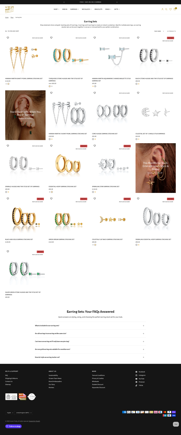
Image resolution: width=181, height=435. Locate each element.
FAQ (6, 375)
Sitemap (8, 384)
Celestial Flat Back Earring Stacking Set (107, 239)
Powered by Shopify (34, 421)
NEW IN (64, 9)
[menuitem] (56, 9)
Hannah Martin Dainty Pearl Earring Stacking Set (24, 78)
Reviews (51, 387)
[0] (174, 9)
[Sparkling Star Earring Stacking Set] (112, 163)
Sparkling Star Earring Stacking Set (105, 186)
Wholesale (95, 381)
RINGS (107, 9)
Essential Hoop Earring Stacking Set (62, 186)
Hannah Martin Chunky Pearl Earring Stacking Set (68, 134)
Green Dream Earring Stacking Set (61, 239)
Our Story (52, 384)
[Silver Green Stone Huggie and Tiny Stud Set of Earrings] (25, 269)
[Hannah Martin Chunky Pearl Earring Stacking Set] (69, 110)
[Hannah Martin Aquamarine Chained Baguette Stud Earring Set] (112, 55)
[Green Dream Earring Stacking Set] (69, 216)
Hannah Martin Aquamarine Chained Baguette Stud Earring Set (111, 79)
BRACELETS (98, 9)
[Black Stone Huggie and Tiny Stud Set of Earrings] (156, 55)
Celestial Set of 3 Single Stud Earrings (150, 134)
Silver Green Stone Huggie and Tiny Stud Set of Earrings (23, 293)
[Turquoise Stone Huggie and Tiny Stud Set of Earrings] (69, 55)
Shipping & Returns (11, 378)
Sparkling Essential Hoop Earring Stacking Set (153, 239)
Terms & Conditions (98, 375)
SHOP (56, 9)
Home (6, 17)
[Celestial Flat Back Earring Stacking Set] (112, 216)
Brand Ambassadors (55, 381)
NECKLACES (86, 9)
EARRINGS (73, 9)
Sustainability (53, 375)
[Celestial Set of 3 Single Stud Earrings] (156, 110)
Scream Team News (55, 378)
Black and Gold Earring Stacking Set (19, 239)
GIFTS (116, 9)
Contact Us (8, 381)
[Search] (166, 9)
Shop (12, 17)
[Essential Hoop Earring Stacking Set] (69, 163)
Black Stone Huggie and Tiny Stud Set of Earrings (154, 78)
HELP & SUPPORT (11, 371)
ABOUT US (52, 371)
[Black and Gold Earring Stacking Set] (25, 216)
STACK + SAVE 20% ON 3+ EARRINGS (90, 2)
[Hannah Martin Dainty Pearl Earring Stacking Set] (25, 55)
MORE (94, 371)
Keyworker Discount (98, 387)
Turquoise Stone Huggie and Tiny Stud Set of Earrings (66, 79)
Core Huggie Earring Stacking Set (105, 134)
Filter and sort (13, 31)
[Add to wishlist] (8, 38)
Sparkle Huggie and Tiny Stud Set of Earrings (22, 186)
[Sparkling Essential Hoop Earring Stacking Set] (156, 216)
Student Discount (97, 384)
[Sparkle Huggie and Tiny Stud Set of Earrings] (25, 163)
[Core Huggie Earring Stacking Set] (112, 110)
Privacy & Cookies (98, 378)
